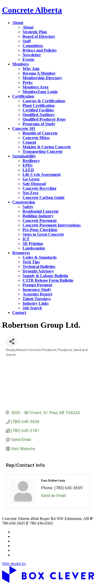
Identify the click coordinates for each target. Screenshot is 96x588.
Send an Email (53, 495)
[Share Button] (11, 341)
